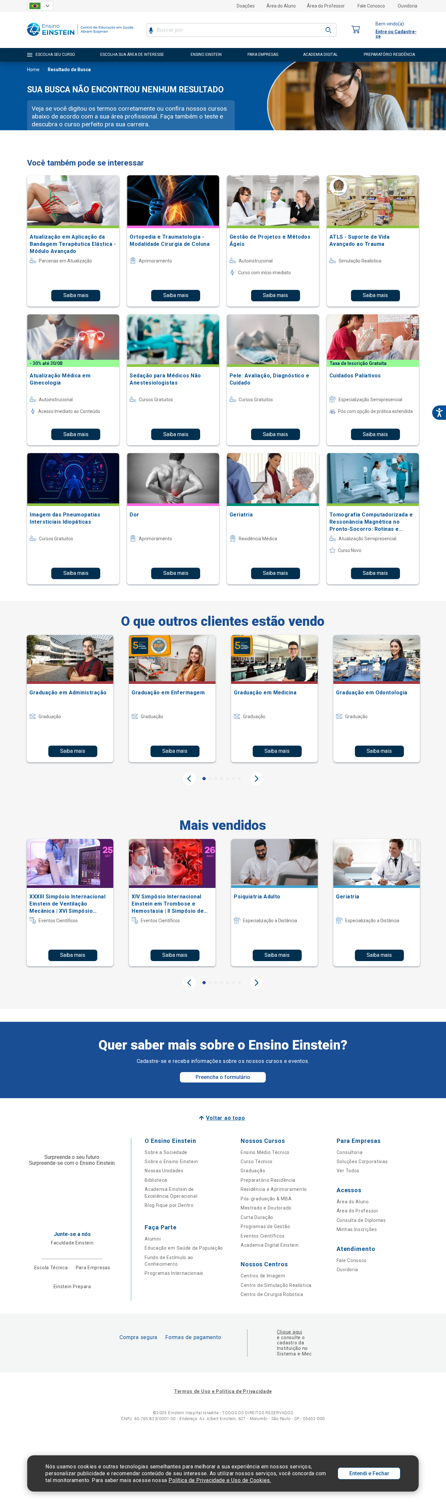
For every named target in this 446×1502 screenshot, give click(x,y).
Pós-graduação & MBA (266, 1198)
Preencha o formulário (223, 1077)
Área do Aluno (281, 6)
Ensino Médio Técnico (265, 1152)
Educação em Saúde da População (184, 1248)
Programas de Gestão (265, 1226)
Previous (189, 778)
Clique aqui (289, 1332)
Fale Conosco (371, 6)
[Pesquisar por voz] (151, 30)
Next (256, 778)
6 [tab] (233, 778)
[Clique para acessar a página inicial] (80, 37)
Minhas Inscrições (357, 1229)
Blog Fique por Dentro (169, 1205)
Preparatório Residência (268, 1180)
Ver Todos (348, 1170)
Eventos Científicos (262, 1236)
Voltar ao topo (225, 1118)
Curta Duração (257, 1217)
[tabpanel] (70, 698)
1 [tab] (204, 778)
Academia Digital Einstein (270, 1245)
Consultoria (350, 1152)
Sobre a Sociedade (166, 1152)
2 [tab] (210, 778)
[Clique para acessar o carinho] (355, 29)
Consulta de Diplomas (361, 1220)
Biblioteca (156, 1180)
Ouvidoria (407, 6)
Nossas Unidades (164, 1170)
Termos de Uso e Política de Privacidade (223, 1391)
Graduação (253, 1170)
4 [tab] (221, 778)
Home (33, 69)
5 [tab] (227, 778)
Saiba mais (75, 295)
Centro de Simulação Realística (276, 1285)
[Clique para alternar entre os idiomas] (40, 6)
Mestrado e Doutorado (266, 1207)
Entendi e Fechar (369, 1473)
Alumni (153, 1238)
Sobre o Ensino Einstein (171, 1161)
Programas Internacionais (174, 1273)
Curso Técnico (257, 1161)
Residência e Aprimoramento (274, 1189)
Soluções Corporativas (362, 1161)
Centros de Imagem (263, 1275)
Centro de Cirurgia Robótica (272, 1294)
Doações (246, 6)
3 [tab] (215, 778)
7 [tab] (239, 778)
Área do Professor (326, 6)
